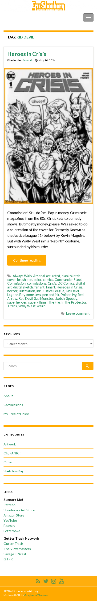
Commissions (13, 405)
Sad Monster (43, 298)
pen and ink (50, 295)
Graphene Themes (36, 595)
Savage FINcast (15, 554)
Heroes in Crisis (26, 54)
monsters (33, 295)
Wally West (27, 306)
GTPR (8, 559)
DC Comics (66, 283)
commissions (36, 283)
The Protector (75, 302)
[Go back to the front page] (48, 6)
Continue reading (26, 260)
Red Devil (26, 298)
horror (12, 291)
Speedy (71, 298)
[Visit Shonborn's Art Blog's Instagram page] (53, 580)
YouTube (10, 520)
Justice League (53, 291)
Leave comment (78, 313)
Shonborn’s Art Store (19, 510)
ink (38, 291)
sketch (60, 298)
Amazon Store (14, 515)
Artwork (27, 60)
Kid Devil (72, 291)
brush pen (24, 280)
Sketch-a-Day (14, 471)
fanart (50, 287)
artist (56, 276)
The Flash (55, 302)
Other (8, 462)
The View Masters (17, 549)
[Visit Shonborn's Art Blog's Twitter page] (45, 580)
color (37, 280)
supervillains (37, 302)
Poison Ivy (68, 295)
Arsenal (39, 276)
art (48, 276)
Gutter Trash (13, 544)
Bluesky (9, 526)
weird (41, 306)
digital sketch (23, 287)
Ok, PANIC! (12, 453)
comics (48, 280)
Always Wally (22, 276)
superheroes (17, 302)
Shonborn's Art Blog (23, 17)
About (8, 396)
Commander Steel (68, 280)
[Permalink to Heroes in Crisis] (48, 135)
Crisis (52, 283)
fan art (39, 287)
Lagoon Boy (16, 295)
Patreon (10, 505)
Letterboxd (12, 531)
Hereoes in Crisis (69, 287)
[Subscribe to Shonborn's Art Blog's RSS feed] (38, 580)
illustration (27, 291)
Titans (12, 306)
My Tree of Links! (16, 414)
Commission (16, 283)
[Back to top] (86, 590)
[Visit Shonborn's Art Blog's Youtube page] (61, 580)
